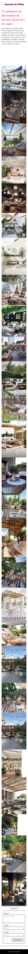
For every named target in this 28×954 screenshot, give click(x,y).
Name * (7, 925)
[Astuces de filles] (14, 4)
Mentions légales (16, 951)
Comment (6, 913)
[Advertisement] (14, 56)
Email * (7, 932)
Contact (10, 951)
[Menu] (2, 4)
